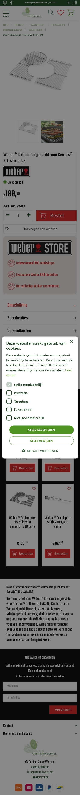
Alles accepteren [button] (41, 430)
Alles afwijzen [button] (41, 441)
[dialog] (40, 397)
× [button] (71, 341)
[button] (40, 450)
